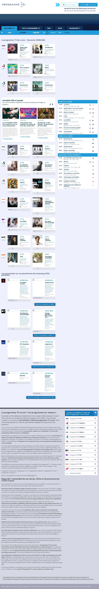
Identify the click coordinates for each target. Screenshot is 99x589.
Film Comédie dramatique (24, 263)
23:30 (47, 199)
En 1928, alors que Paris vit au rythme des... (49, 70)
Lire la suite (8, 138)
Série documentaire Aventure (23, 170)
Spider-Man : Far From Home (24, 49)
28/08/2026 (24, 280)
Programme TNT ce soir (86, 579)
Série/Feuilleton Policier (24, 90)
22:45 (47, 82)
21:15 (22, 236)
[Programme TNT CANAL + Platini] (13, 157)
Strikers (47, 148)
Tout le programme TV (31, 28)
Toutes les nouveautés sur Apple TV (44, 335)
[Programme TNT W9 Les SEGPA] (13, 230)
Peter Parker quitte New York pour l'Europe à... (24, 53)
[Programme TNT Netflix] (13, 300)
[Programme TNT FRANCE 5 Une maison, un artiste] (38, 173)
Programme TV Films (37, 579)
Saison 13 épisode (49, 168)
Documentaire (25, 326)
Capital (22, 182)
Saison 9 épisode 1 (49, 86)
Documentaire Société (49, 210)
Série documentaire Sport (23, 153)
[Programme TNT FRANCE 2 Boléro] (38, 77)
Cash (21, 256)
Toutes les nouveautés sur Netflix (44, 304)
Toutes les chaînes (75, 473)
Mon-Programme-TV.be (41, 586)
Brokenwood (24, 85)
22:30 (47, 146)
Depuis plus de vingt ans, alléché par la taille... (49, 207)
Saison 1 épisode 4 (24, 150)
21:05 (22, 146)
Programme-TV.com (28, 586)
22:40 (47, 65)
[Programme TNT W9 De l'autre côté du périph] (38, 231)
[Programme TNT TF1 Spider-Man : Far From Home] (13, 59)
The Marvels (49, 47)
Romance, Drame (48, 390)
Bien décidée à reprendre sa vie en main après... (24, 70)
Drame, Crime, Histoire (24, 378)
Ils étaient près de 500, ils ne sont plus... (49, 186)
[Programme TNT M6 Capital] (13, 192)
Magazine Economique (23, 188)
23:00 (47, 254)
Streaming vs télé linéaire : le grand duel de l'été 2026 (45, 124)
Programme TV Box (34, 577)
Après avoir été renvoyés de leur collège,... (24, 224)
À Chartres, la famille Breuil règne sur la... (23, 259)
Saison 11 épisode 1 (24, 86)
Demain (36, 33)
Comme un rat (49, 282)
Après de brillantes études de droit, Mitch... (24, 204)
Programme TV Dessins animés (21, 579)
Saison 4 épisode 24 (49, 242)
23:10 (47, 219)
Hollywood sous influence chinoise (49, 202)
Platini (22, 148)
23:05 (47, 180)
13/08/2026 (49, 342)
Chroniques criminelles (48, 257)
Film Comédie (24, 73)
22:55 (47, 236)
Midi (59, 32)
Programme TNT (76, 418)
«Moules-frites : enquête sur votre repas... (24, 185)
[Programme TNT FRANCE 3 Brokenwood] (13, 93)
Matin (53, 32)
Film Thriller (24, 206)
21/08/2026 (24, 342)
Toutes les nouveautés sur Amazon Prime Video (40, 397)
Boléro (47, 67)
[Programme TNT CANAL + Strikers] (38, 157)
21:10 (22, 45)
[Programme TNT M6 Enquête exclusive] (38, 193)
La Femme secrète (23, 283)
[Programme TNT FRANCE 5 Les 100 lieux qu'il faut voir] (13, 174)
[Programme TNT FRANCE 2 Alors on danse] (13, 76)
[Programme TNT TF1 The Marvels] (38, 57)
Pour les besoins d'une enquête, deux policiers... (48, 225)
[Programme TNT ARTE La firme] (13, 209)
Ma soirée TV (9, 28)
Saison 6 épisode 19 (24, 242)
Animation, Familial (48, 328)
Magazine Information (48, 190)
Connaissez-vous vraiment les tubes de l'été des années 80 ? (27, 124)
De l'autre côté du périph (49, 222)
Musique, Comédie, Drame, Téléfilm (49, 359)
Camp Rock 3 (49, 344)
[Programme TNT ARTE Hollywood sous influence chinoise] (38, 213)
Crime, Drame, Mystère (49, 294)
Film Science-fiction (49, 53)
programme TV (84, 11)
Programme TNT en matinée (51, 579)
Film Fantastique (23, 56)
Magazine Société (48, 265)
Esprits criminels (23, 239)
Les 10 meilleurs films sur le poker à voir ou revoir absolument (9, 124)
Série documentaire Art (49, 170)
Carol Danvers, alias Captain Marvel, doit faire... (49, 50)
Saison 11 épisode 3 (24, 168)
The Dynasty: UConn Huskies (24, 313)
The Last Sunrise (47, 376)
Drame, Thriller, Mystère (24, 297)
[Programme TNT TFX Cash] (13, 266)
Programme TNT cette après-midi (69, 579)
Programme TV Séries (21, 577)
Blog (60, 28)
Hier (9, 33)
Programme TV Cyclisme (59, 577)
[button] (52, 104)
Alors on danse (24, 67)
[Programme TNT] (13, 329)
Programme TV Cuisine (73, 577)
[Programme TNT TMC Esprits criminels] (13, 248)
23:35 (47, 45)
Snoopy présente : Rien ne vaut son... (49, 315)
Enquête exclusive (48, 183)
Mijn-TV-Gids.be (53, 586)
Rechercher (74, 28)
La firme (22, 201)
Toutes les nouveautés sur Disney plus (43, 366)
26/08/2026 (49, 373)
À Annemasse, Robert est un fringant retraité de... (49, 261)
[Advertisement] (49, 19)
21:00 (22, 162)
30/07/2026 (49, 311)
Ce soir (23, 33)
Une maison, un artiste (48, 165)
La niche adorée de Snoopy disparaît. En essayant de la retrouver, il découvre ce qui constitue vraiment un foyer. (49, 322)
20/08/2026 (24, 311)
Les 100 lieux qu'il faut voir (24, 165)
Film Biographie (47, 74)
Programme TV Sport (9, 577)
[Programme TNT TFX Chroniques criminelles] (38, 268)
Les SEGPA (23, 221)
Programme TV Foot (46, 577)
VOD (48, 28)
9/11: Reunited (24, 344)
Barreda (22, 375)
